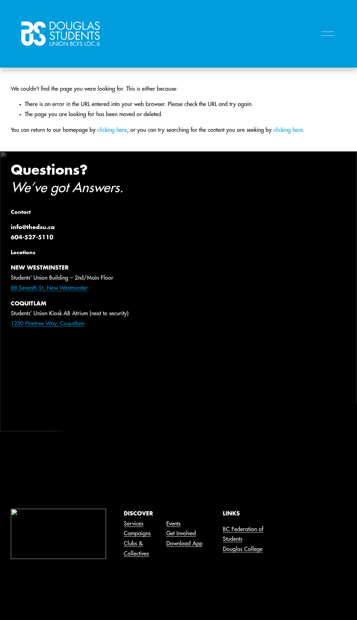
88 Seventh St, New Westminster (49, 288)
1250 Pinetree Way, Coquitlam (47, 323)
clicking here (112, 130)
